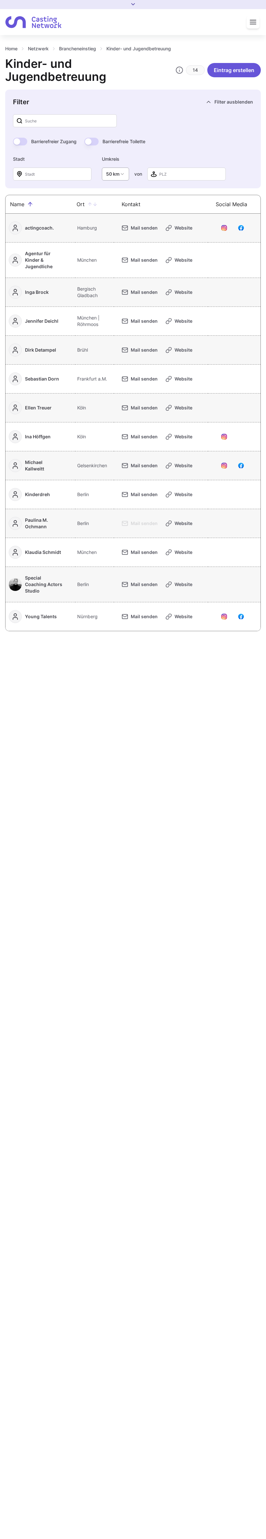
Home (11, 48)
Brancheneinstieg (77, 48)
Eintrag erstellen (234, 70)
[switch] (20, 141)
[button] (30, 204)
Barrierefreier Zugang (54, 141)
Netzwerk (38, 48)
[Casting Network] (33, 22)
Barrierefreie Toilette (124, 141)
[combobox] (115, 174)
